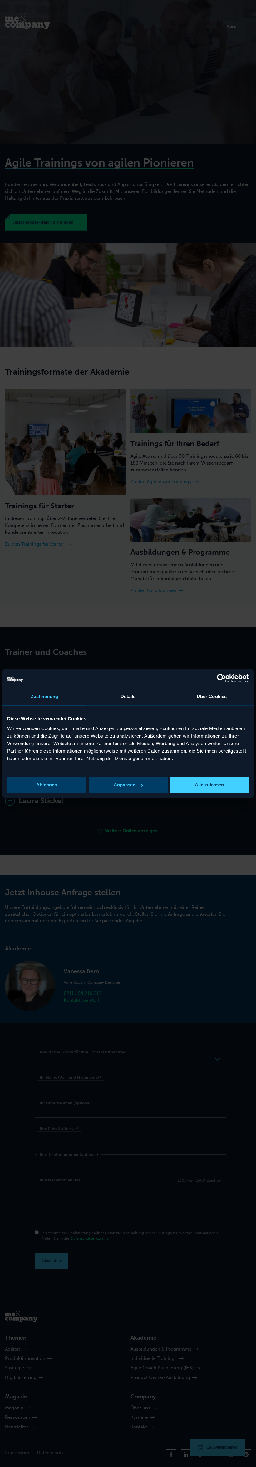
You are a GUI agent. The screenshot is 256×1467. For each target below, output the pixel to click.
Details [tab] (128, 696)
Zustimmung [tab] (44, 696)
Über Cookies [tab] (212, 696)
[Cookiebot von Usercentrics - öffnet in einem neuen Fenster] (221, 678)
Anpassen (124, 785)
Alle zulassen (209, 785)
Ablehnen (46, 785)
